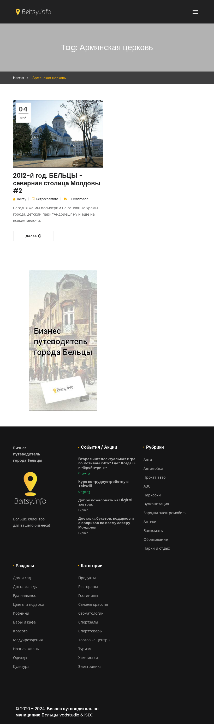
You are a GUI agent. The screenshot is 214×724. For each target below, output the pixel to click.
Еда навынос (24, 595)
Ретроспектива (47, 199)
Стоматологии (91, 613)
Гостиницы (88, 595)
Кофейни (21, 613)
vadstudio (69, 715)
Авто (148, 459)
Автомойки (153, 468)
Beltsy (21, 199)
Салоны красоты (93, 604)
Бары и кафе (24, 622)
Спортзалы (88, 622)
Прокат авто (154, 477)
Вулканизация (156, 503)
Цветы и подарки (28, 604)
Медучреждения (28, 639)
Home (18, 77)
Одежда (20, 657)
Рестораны (88, 586)
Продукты (87, 577)
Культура (21, 666)
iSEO (89, 715)
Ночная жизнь (26, 648)
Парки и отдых (157, 548)
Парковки (152, 494)
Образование (156, 539)
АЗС (147, 486)
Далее (32, 236)
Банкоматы (154, 530)
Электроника (90, 666)
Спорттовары (90, 630)
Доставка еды (25, 586)
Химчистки (88, 657)
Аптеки (150, 521)
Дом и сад (22, 577)
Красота (20, 630)
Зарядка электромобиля (165, 512)
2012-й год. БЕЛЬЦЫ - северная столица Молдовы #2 (56, 183)
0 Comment (78, 199)
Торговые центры (94, 639)
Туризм (84, 648)
